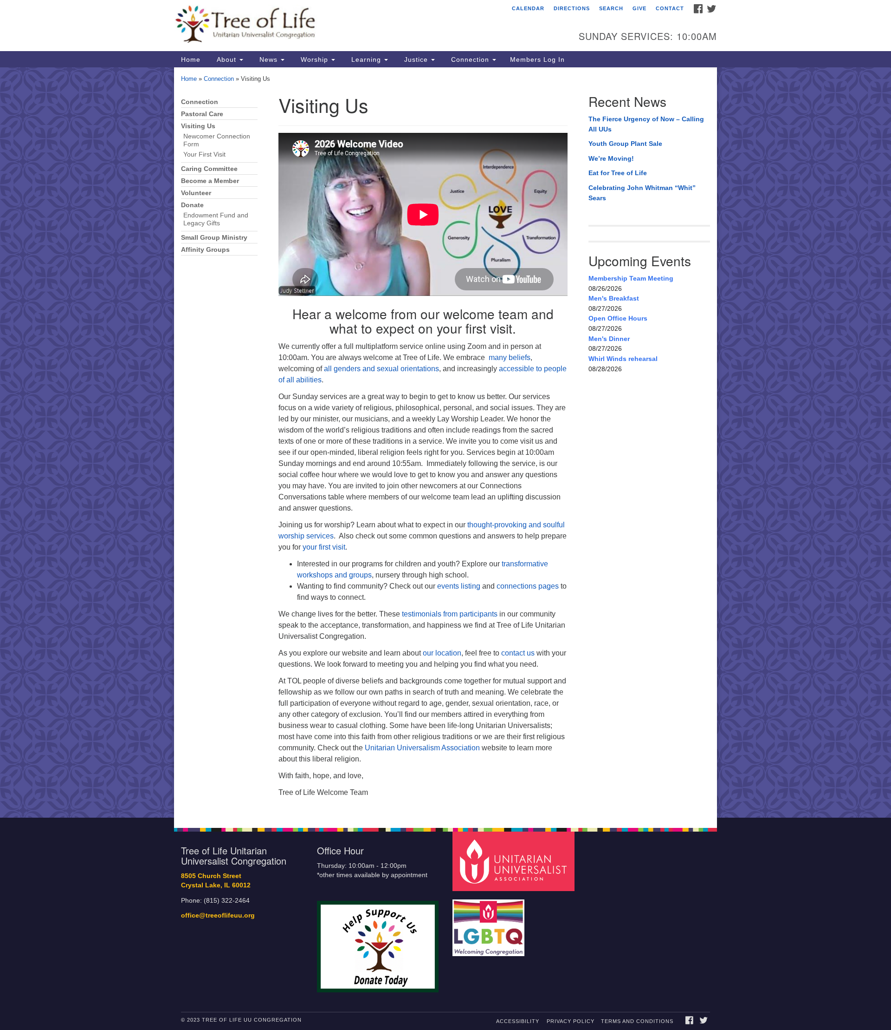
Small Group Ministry (214, 237)
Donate (192, 205)
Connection (470, 59)
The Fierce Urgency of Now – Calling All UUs (646, 124)
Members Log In (537, 59)
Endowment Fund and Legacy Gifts (215, 219)
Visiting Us (198, 126)
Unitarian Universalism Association (422, 748)
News (268, 59)
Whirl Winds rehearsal (623, 358)
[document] (445, 442)
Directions (572, 8)
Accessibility (517, 1021)
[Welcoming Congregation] (489, 922)
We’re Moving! (611, 158)
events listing (458, 586)
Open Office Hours (617, 318)
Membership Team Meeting (630, 278)
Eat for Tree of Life (617, 173)
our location (442, 653)
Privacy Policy (570, 1021)
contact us (518, 653)
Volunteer (196, 193)
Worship (314, 59)
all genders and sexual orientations (381, 369)
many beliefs (509, 357)
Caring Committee (209, 168)
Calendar (528, 8)
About (226, 59)
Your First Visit (204, 154)
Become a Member (210, 180)
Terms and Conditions (637, 1021)
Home (190, 59)
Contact (670, 8)
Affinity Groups (205, 249)
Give (639, 8)
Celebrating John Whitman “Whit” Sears (642, 193)
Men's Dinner (609, 338)
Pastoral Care (202, 114)
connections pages (528, 586)
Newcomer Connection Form (216, 140)
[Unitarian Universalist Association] (514, 860)
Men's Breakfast (613, 298)
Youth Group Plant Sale (625, 143)
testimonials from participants (449, 614)
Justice (416, 59)
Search (611, 8)
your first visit (324, 547)
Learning (366, 59)
